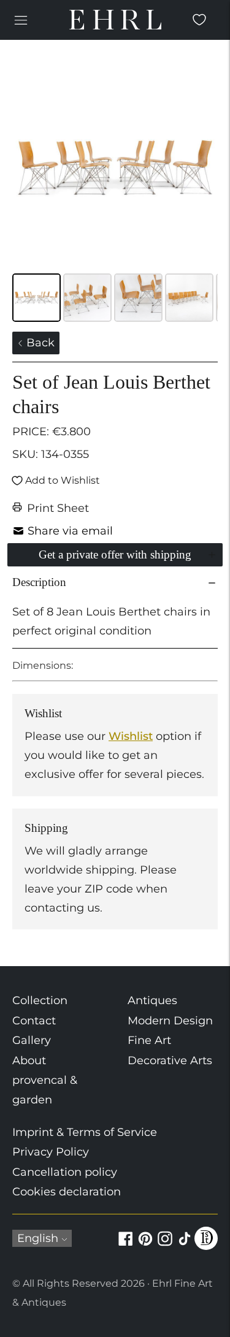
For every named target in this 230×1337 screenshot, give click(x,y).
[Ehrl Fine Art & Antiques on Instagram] (165, 1245)
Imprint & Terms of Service (84, 1132)
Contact (34, 1020)
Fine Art (149, 1040)
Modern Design (170, 1020)
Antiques (152, 1000)
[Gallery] (115, 195)
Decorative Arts (170, 1060)
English (37, 1238)
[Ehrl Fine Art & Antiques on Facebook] (125, 1245)
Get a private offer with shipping (115, 554)
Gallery (31, 1040)
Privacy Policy (50, 1152)
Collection (39, 1000)
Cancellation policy (64, 1172)
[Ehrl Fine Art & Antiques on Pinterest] (145, 1245)
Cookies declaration (66, 1191)
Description (39, 582)
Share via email (70, 531)
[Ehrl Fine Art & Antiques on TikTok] (184, 1245)
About (29, 1060)
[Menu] (20, 19)
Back (39, 342)
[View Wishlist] (199, 19)
